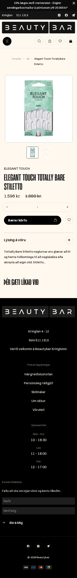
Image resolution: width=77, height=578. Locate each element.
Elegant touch (17, 168)
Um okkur (38, 401)
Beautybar (43, 557)
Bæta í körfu (17, 220)
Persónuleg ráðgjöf (38, 383)
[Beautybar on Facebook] (66, 15)
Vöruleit (39, 410)
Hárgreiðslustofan (38, 374)
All (28, 58)
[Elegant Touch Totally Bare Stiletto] (38, 109)
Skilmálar (38, 392)
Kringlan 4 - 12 (38, 331)
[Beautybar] (38, 27)
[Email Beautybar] (48, 546)
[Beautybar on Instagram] (59, 15)
